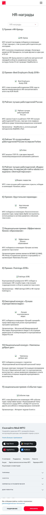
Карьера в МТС (38, 462)
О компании (6, 459)
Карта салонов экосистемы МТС (20, 462)
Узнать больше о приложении (12, 438)
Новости (35, 459)
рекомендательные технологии (13, 503)
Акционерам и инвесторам (11, 466)
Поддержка (17, 459)
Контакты (26, 459)
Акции (4, 462)
